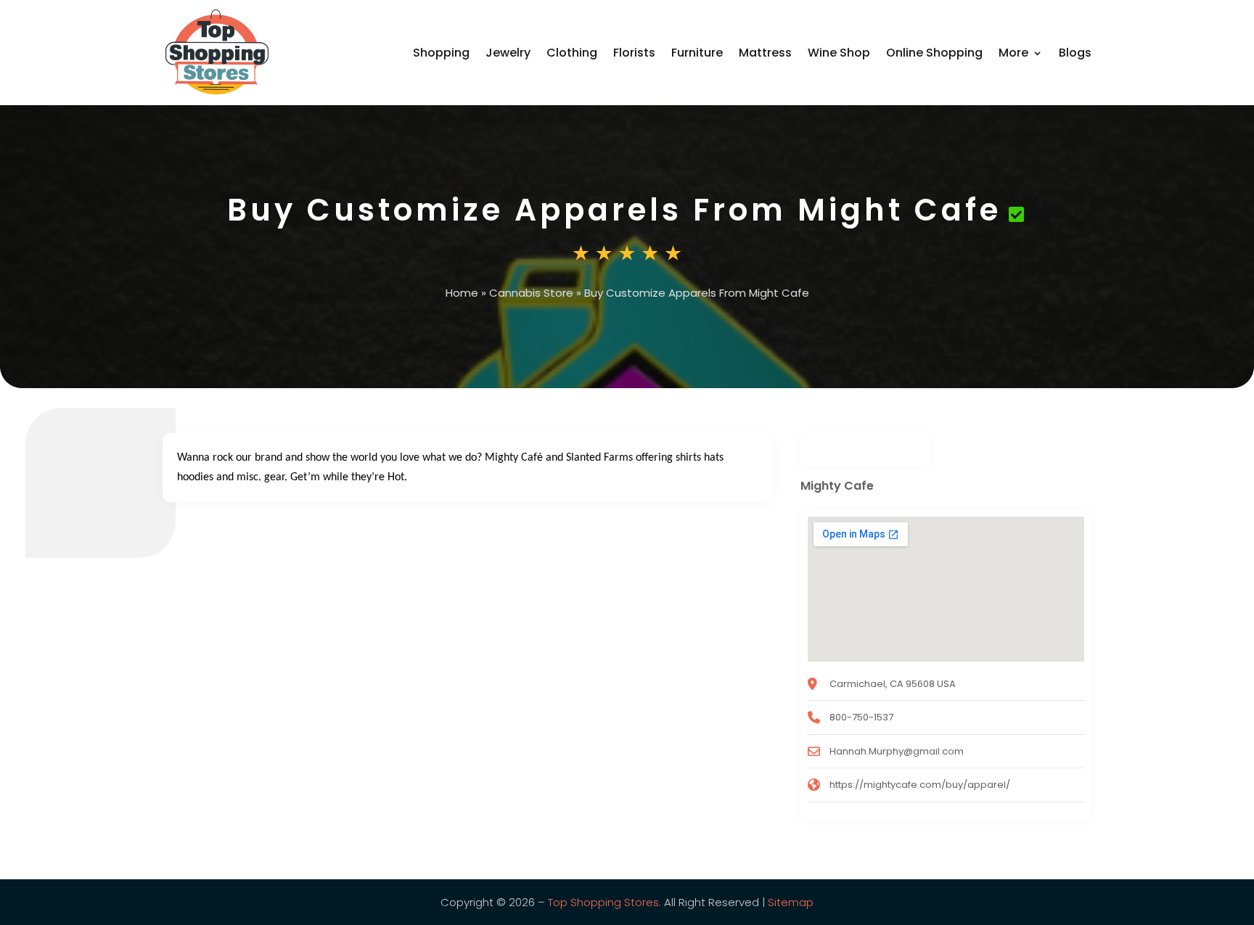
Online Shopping (934, 52)
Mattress (765, 52)
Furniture (697, 52)
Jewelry (507, 52)
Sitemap (791, 902)
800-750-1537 (861, 717)
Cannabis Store (531, 292)
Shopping (441, 52)
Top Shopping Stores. (604, 902)
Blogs (1075, 52)
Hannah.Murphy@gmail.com (896, 751)
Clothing (571, 52)
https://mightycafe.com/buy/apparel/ (919, 785)
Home (462, 292)
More (1013, 52)
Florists (634, 52)
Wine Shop (839, 52)
